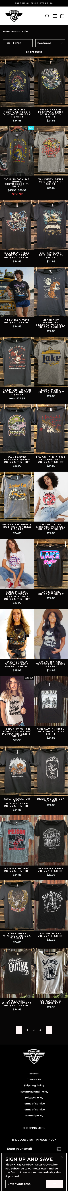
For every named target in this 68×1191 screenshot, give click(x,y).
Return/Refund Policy (34, 1091)
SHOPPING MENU (34, 1128)
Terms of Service (34, 1103)
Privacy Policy (34, 1097)
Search (34, 1073)
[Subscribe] (59, 1149)
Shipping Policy (34, 1085)
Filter (16, 43)
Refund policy (34, 1115)
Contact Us (34, 1079)
